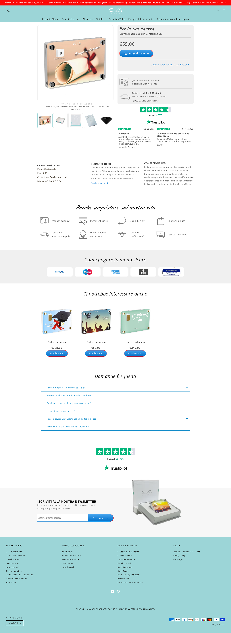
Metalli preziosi (124, 563)
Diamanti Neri (123, 578)
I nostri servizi (68, 567)
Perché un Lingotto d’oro (128, 574)
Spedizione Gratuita (70, 559)
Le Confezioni (67, 563)
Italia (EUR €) (13, 623)
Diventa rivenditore (14, 571)
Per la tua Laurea (137, 28)
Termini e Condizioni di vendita (186, 551)
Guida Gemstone (125, 567)
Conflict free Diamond (15, 555)
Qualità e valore (13, 559)
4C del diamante (125, 555)
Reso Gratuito (68, 551)
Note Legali (178, 559)
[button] (9, 11)
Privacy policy (179, 555)
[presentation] (34, 120)
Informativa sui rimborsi (16, 578)
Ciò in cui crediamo (14, 551)
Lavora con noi (12, 567)
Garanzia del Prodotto (71, 555)
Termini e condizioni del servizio (19, 574)
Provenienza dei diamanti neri (130, 582)
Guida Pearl (123, 571)
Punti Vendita (12, 582)
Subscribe (101, 518)
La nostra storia (13, 563)
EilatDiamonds (220, 625)
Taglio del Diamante (126, 559)
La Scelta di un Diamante (128, 551)
